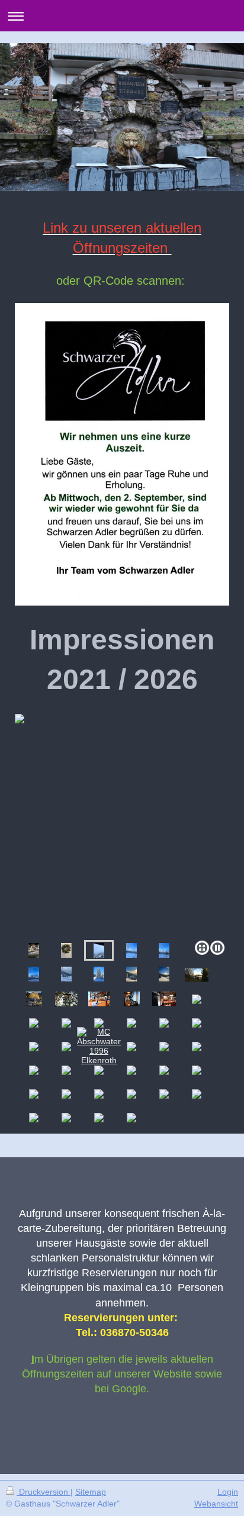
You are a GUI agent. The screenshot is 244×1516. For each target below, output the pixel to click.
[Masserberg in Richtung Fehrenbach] (99, 974)
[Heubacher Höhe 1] (164, 950)
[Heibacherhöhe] (131, 950)
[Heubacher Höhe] (33, 974)
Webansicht (216, 1503)
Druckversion (43, 1491)
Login (227, 1491)
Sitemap (90, 1491)
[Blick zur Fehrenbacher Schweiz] (131, 974)
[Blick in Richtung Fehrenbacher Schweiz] (66, 974)
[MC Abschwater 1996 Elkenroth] (99, 1046)
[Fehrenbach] (122, 824)
